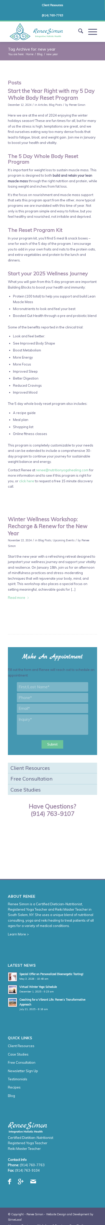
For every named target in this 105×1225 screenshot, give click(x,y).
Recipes (14, 1090)
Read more (16, 598)
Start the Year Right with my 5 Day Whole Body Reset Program (51, 94)
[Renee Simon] (43, 31)
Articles (42, 105)
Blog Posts (55, 105)
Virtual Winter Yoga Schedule (38, 990)
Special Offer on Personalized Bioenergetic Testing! (51, 977)
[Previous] (80, 830)
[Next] (92, 830)
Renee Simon (77, 105)
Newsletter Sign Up (23, 1074)
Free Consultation (31, 778)
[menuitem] (52, 5)
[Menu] (90, 31)
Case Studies (25, 789)
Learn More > (18, 937)
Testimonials (17, 1082)
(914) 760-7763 (52, 15)
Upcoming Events (63, 540)
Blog (11, 1098)
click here (26, 481)
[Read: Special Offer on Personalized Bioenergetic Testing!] (12, 979)
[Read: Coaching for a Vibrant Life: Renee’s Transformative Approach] (12, 1005)
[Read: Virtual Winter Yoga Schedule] (12, 992)
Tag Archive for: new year (31, 49)
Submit (52, 744)
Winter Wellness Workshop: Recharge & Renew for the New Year (47, 526)
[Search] (78, 31)
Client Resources (52, 5)
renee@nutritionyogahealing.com (62, 470)
